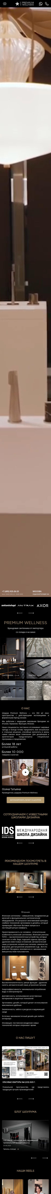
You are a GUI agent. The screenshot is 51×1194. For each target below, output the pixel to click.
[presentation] (20, 613)
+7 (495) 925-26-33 (10, 591)
